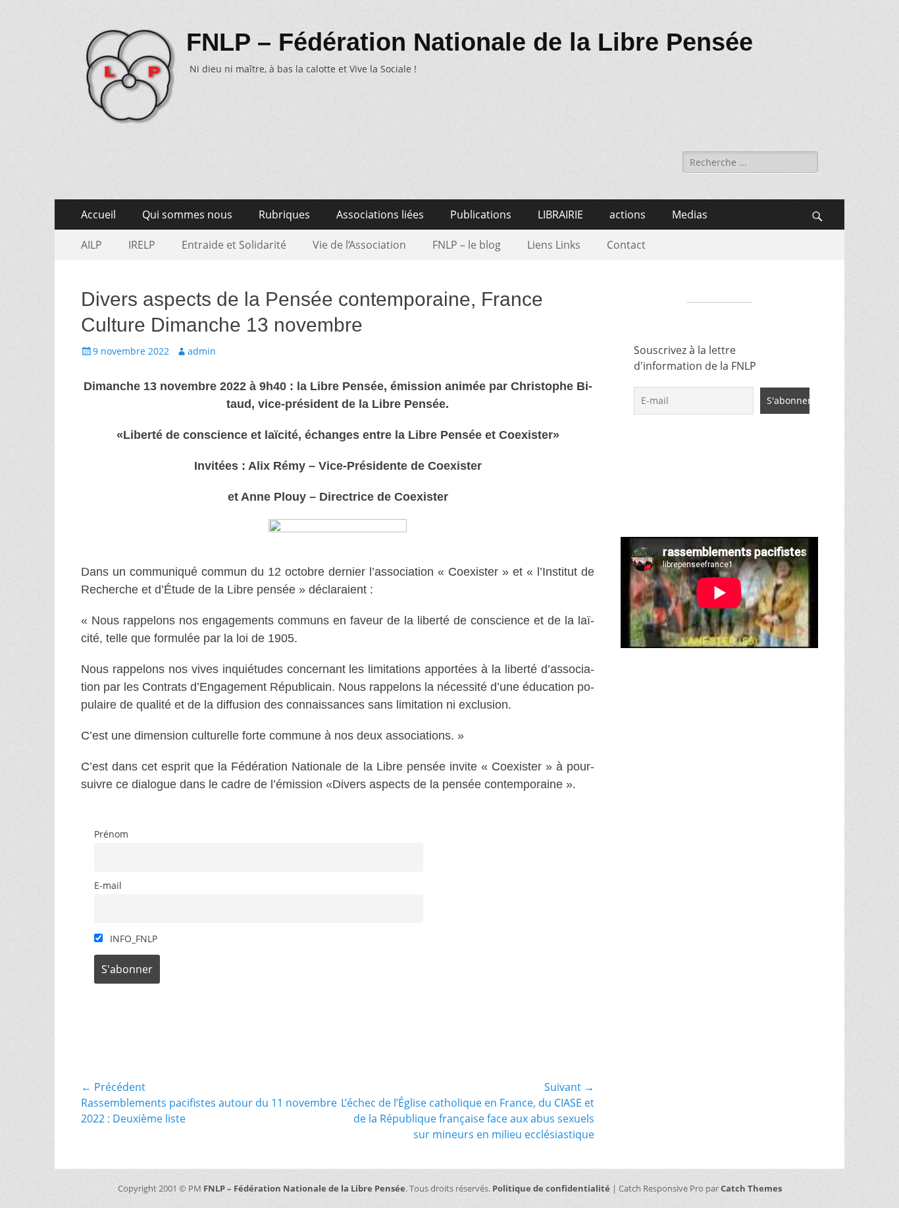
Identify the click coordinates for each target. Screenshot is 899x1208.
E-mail (108, 885)
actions (627, 214)
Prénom (111, 834)
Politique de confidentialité (551, 1188)
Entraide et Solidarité (234, 245)
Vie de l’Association (359, 245)
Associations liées (380, 214)
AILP (91, 245)
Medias (689, 214)
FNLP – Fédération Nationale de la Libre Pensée (469, 42)
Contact (626, 245)
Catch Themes (751, 1188)
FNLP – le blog (466, 245)
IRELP (141, 245)
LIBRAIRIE (560, 214)
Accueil (98, 214)
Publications (480, 214)
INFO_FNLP (132, 938)
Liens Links (553, 245)
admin (202, 351)
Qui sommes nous (187, 214)
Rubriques (284, 214)
